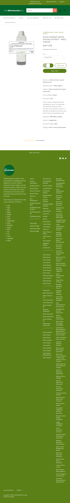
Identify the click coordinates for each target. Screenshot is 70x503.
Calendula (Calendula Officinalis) (59, 215)
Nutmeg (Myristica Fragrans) (59, 269)
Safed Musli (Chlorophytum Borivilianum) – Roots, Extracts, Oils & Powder (61, 331)
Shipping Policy (34, 186)
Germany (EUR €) (51, 1)
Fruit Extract (47, 260)
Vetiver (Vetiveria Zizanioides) (60, 317)
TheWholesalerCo (48, 32)
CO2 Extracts (47, 179)
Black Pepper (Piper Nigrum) (60, 470)
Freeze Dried (47, 224)
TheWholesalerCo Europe (20, 495)
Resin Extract (47, 270)
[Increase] (51, 65)
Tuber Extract (47, 278)
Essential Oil (47, 211)
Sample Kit (46, 248)
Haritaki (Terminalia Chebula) (59, 388)
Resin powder (47, 348)
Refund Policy (34, 193)
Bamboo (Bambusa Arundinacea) (60, 442)
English (61, 1)
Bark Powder (46, 337)
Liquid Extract (47, 188)
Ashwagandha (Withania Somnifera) (60, 185)
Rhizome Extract (48, 275)
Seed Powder (47, 350)
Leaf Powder (46, 345)
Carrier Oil (46, 214)
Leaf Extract (46, 262)
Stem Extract (47, 268)
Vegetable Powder (46, 244)
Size (44, 54)
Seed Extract (47, 265)
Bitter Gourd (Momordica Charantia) (60, 349)
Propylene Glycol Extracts (48, 205)
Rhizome (10, 225)
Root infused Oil (48, 314)
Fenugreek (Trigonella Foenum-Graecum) (59, 410)
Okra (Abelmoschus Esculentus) (60, 304)
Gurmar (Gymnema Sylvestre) (59, 382)
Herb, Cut (46, 229)
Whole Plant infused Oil (46, 324)
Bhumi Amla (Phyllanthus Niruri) (60, 448)
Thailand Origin (34, 226)
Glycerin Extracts (45, 200)
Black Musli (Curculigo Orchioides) (59, 323)
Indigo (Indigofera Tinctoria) (59, 423)
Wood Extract (47, 281)
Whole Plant (11, 221)
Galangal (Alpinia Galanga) (59, 292)
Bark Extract (46, 257)
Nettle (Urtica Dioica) (60, 404)
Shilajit (45, 216)
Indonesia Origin (35, 228)
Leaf (8, 205)
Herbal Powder (47, 332)
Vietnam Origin (34, 231)
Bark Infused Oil (48, 293)
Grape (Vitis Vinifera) (59, 281)
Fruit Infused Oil (48, 300)
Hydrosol (45, 208)
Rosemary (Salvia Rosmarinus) (60, 240)
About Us (33, 196)
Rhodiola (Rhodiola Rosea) (59, 286)
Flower (9, 214)
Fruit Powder (47, 241)
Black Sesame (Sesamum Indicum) (60, 399)
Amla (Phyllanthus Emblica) (60, 191)
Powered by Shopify (9, 496)
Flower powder (47, 340)
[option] (21, 48)
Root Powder (47, 335)
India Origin (33, 223)
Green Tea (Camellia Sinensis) (59, 203)
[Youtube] (63, 158)
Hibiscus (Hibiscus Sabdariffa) (59, 371)
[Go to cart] (64, 10)
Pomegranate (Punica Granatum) (60, 311)
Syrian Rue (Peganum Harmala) (59, 298)
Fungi (9, 227)
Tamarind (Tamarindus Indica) (60, 252)
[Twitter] (65, 158)
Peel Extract (46, 273)
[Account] (60, 10)
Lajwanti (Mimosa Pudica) (59, 343)
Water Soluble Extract (47, 196)
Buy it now (54, 71)
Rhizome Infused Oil (46, 310)
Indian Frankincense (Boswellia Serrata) (60, 227)
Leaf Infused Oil (48, 302)
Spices (45, 219)
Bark (8, 207)
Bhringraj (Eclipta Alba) (60, 179)
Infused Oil (46, 290)
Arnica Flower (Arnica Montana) (60, 460)
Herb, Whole (46, 227)
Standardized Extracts (47, 182)
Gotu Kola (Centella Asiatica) (59, 246)
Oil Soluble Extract (46, 192)
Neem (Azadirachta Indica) (60, 275)
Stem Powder (47, 357)
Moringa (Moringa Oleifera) (59, 234)
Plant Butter (46, 221)
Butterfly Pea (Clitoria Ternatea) (60, 209)
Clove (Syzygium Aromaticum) (61, 475)
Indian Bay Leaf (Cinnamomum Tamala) (60, 365)
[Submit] (55, 10)
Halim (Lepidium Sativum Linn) (61, 338)
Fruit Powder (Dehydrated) (47, 354)
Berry (8, 223)
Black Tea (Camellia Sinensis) (59, 454)
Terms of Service (35, 191)
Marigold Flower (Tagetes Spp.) (61, 221)
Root (8, 210)
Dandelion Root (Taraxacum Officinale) (61, 436)
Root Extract (47, 255)
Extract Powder (47, 186)
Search (32, 179)
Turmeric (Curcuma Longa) (59, 197)
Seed (8, 218)
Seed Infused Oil (48, 316)
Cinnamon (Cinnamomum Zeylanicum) (60, 480)
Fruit (8, 216)
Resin (9, 212)
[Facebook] (60, 158)
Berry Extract (47, 283)
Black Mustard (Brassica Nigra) (61, 264)
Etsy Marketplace (34, 199)
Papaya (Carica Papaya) (60, 377)
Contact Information (33, 182)
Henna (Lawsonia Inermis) (59, 430)
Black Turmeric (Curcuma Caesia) (60, 259)
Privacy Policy (34, 188)
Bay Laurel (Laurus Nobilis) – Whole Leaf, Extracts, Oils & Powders (61, 357)
